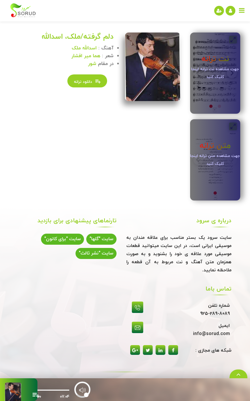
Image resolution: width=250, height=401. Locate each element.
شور (92, 63)
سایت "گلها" (101, 239)
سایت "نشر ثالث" (96, 253)
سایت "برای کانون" (62, 239)
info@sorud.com (211, 334)
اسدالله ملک (84, 48)
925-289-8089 (215, 314)
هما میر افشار (85, 56)
